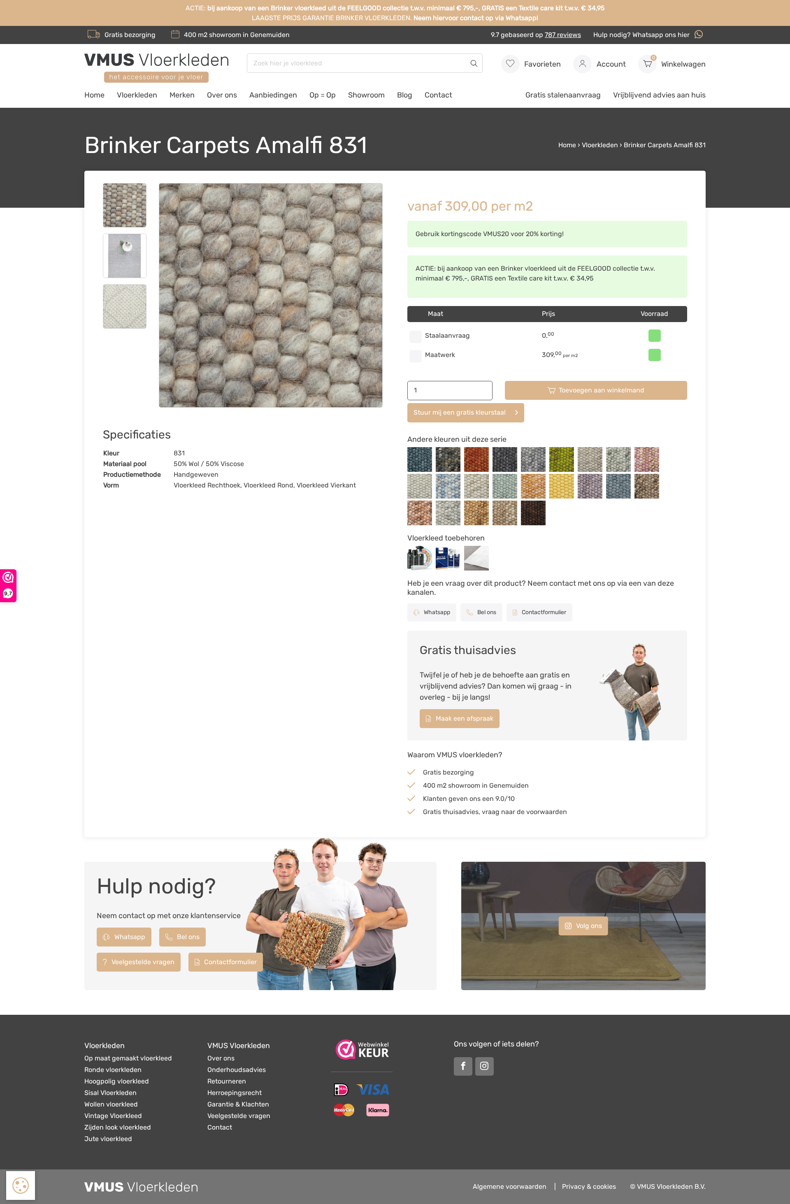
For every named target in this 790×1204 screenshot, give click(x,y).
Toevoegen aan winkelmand (601, 390)
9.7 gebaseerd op (536, 35)
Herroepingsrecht (234, 1093)
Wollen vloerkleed (111, 1104)
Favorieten (542, 64)
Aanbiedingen (273, 95)
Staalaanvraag (447, 335)
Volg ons (588, 926)
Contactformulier (543, 612)
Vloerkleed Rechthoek (207, 485)
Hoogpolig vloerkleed (116, 1081)
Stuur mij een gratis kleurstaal (460, 412)
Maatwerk (440, 355)
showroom (225, 35)
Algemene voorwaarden (509, 1186)
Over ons (222, 95)
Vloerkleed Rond (268, 485)
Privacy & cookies (589, 1186)
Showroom (366, 95)
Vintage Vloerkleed (113, 1116)
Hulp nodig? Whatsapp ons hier (642, 35)
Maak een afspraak (463, 718)
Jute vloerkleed (108, 1139)
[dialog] (20, 1185)
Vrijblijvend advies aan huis (659, 95)
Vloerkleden (137, 95)
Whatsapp (436, 612)
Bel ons (486, 612)
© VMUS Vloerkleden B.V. (668, 1186)
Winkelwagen (679, 62)
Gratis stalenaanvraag (563, 95)
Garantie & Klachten (238, 1104)
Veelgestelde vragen (142, 962)
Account (610, 64)
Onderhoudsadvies (236, 1070)
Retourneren (226, 1081)
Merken (182, 95)
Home (94, 95)
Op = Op (322, 95)
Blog (404, 95)
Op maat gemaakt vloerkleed (128, 1058)
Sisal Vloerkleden (110, 1093)
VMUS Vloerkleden (238, 1045)
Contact (438, 95)
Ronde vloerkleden (113, 1070)
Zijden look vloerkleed (117, 1127)
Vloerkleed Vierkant (326, 485)
